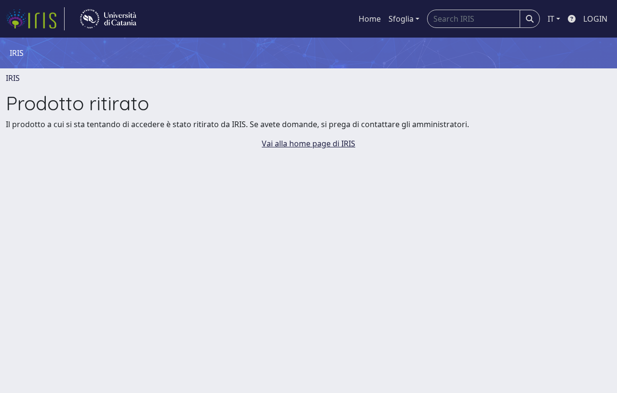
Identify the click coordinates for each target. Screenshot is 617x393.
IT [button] (551, 18)
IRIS (13, 78)
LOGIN (595, 18)
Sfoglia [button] (401, 18)
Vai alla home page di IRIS (308, 143)
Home (370, 18)
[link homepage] (35, 18)
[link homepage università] (108, 18)
